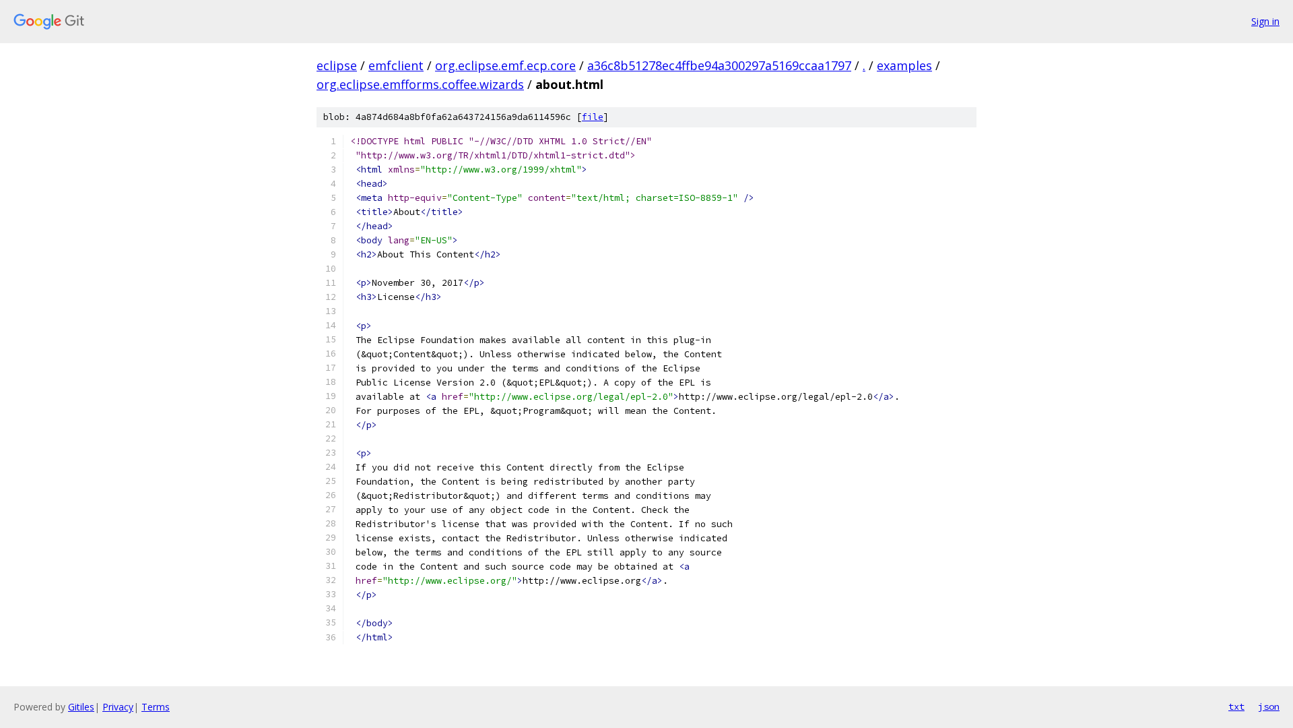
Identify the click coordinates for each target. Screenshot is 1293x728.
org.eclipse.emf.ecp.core (505, 65)
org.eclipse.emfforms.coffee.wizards (420, 84)
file (592, 117)
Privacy (117, 706)
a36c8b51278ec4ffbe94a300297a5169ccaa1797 (719, 65)
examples (904, 65)
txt (1236, 706)
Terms (155, 706)
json (1269, 706)
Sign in (1265, 21)
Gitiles (81, 706)
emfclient (396, 65)
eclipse (337, 65)
